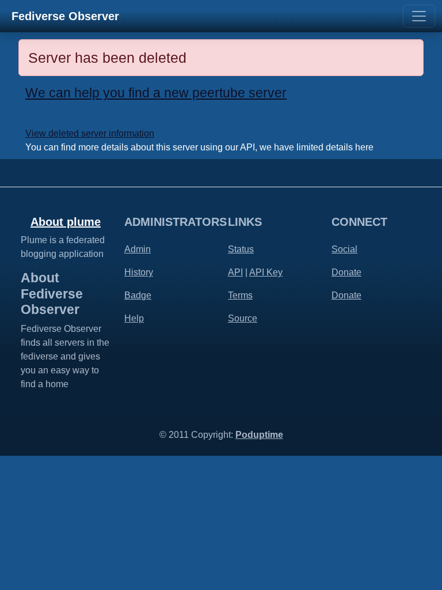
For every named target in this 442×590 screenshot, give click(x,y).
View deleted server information (89, 133)
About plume (66, 221)
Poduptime (259, 435)
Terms (240, 295)
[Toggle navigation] (419, 16)
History (138, 272)
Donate (346, 272)
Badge (137, 295)
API (235, 272)
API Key (266, 272)
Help (134, 318)
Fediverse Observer (65, 16)
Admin (137, 249)
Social (344, 249)
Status (241, 249)
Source (242, 318)
